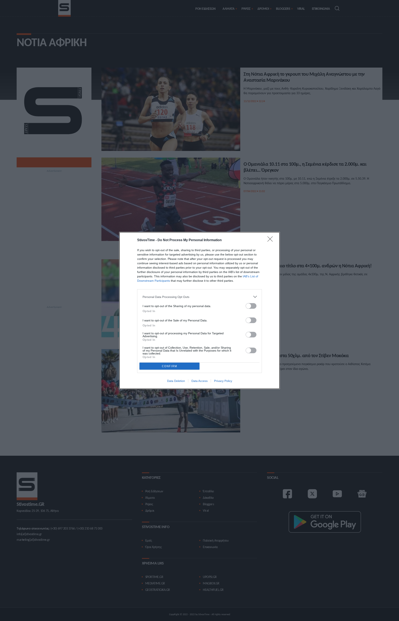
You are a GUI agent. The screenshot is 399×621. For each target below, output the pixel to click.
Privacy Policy (223, 381)
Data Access (199, 381)
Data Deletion (176, 381)
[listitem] (199, 297)
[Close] (271, 240)
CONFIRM (169, 366)
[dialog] (199, 310)
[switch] (251, 306)
